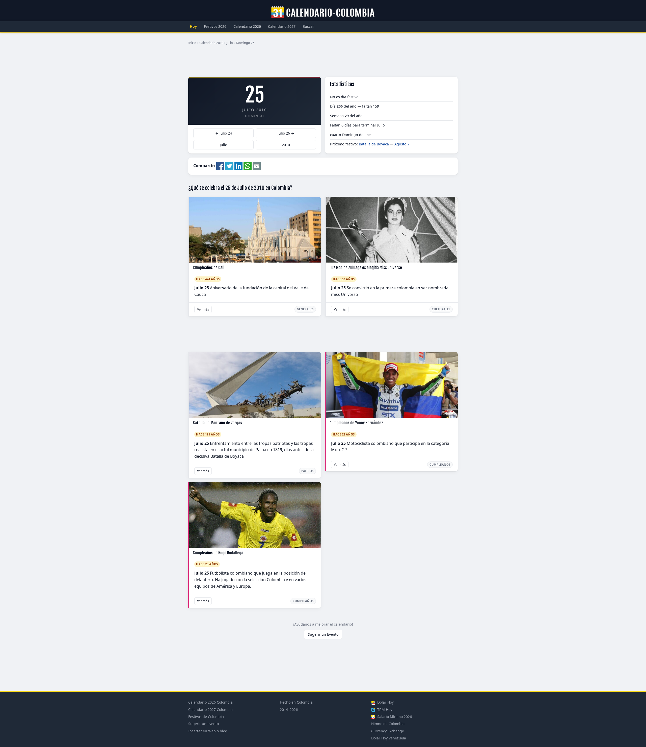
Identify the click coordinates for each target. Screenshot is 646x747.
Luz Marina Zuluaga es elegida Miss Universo (366, 267)
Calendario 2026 (247, 26)
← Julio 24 (223, 133)
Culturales (441, 309)
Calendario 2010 (211, 42)
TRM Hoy (384, 709)
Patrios (307, 471)
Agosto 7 (402, 144)
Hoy (193, 26)
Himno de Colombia (388, 723)
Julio (229, 42)
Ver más (203, 309)
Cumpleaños (439, 465)
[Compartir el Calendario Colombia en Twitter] (229, 165)
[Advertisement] (323, 62)
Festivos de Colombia (206, 716)
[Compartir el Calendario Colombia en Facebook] (220, 165)
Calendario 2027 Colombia (210, 709)
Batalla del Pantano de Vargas (217, 422)
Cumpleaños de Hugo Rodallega (218, 552)
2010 (286, 144)
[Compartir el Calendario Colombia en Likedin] (238, 165)
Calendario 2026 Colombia (210, 702)
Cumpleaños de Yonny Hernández (356, 422)
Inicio (192, 42)
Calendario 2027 (281, 26)
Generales (305, 309)
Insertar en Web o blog (207, 731)
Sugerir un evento (203, 723)
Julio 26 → (286, 133)
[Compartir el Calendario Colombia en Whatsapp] (248, 165)
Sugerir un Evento (323, 634)
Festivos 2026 (215, 26)
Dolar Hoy (385, 702)
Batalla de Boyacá (374, 144)
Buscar (308, 26)
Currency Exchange (387, 731)
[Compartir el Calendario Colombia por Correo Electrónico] (257, 165)
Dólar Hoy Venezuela (388, 738)
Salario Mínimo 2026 (394, 716)
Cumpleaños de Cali (208, 267)
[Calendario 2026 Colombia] (323, 12)
